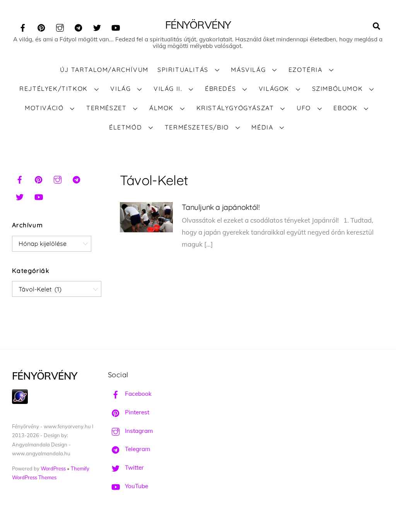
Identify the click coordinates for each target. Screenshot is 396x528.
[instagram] (60, 26)
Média (262, 127)
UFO (304, 108)
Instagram (138, 430)
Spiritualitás (182, 69)
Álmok (161, 108)
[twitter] (97, 26)
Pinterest (136, 412)
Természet (106, 108)
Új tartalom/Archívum (104, 69)
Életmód (125, 127)
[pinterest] (41, 26)
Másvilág (248, 69)
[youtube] (115, 26)
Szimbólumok (337, 88)
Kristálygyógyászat (235, 108)
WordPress (53, 468)
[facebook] (23, 26)
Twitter (133, 467)
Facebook (137, 393)
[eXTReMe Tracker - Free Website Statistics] (20, 401)
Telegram (136, 449)
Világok (274, 88)
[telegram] (78, 26)
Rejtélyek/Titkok (53, 88)
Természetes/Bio (197, 127)
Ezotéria (305, 69)
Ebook (345, 108)
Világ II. (168, 88)
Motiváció (44, 108)
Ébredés (220, 88)
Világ (120, 88)
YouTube (135, 486)
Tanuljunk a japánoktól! (220, 207)
